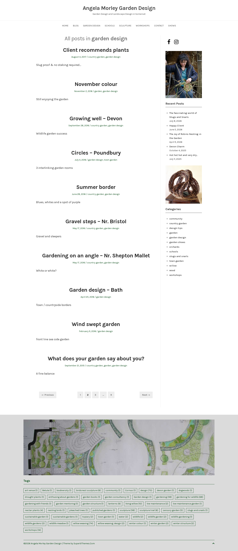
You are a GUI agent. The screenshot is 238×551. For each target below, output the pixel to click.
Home (65, 25)
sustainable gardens (65, 516)
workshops (175, 275)
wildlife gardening (181, 516)
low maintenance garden (187, 503)
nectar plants (34, 510)
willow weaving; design (111, 523)
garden (98, 91)
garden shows (177, 242)
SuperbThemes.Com (84, 543)
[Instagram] (176, 42)
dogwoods (185, 490)
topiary (87, 516)
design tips (175, 228)
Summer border (95, 187)
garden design (113, 57)
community (175, 218)
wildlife (138, 516)
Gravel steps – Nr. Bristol (95, 221)
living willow (133, 503)
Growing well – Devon (95, 118)
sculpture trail (149, 510)
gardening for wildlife (189, 497)
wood (172, 270)
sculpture (127, 510)
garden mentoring (67, 503)
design (146, 490)
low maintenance (157, 503)
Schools (110, 25)
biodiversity (64, 490)
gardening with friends (38, 503)
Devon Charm (176, 146)
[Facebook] (168, 42)
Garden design (143, 497)
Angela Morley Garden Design (119, 8)
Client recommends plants (96, 50)
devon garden (165, 490)
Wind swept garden (96, 324)
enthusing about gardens (63, 497)
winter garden (160, 523)
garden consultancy (117, 497)
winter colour (137, 523)
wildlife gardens (35, 523)
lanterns (114, 503)
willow (173, 265)
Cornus (130, 490)
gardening (164, 497)
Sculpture (125, 25)
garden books (91, 497)
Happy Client (176, 125)
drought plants (34, 497)
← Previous (48, 395)
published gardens (103, 510)
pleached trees (78, 510)
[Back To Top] (213, 543)
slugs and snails (178, 256)
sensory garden (173, 510)
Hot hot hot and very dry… (183, 155)
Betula (47, 490)
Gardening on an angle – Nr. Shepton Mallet (96, 255)
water (123, 516)
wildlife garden (157, 516)
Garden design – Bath (96, 290)
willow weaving (83, 523)
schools (173, 251)
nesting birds (56, 510)
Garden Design (91, 25)
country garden (96, 57)
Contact (159, 25)
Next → (146, 395)
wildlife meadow (58, 523)
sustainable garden (36, 516)
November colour (96, 84)
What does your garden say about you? (96, 358)
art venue (31, 490)
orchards (174, 246)
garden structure (93, 503)
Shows (172, 25)
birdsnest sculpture (88, 490)
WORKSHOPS (143, 25)
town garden (110, 159)
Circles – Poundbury (96, 153)
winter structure (183, 523)
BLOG (76, 25)
